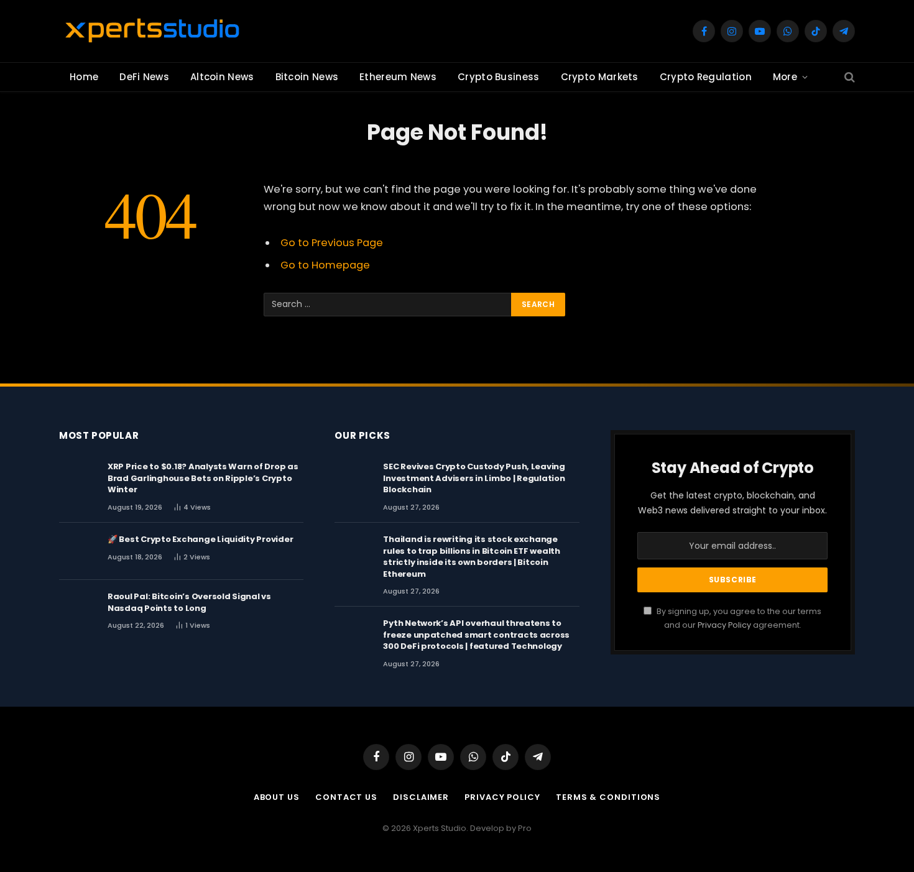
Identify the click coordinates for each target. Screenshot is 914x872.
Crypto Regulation (706, 76)
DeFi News (144, 76)
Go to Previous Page (331, 243)
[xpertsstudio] (152, 31)
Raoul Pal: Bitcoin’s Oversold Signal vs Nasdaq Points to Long (189, 602)
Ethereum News (397, 76)
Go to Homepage (325, 265)
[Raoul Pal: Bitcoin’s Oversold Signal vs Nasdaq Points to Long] (77, 608)
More (785, 76)
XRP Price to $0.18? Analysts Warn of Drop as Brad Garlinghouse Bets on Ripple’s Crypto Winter (203, 478)
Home (84, 76)
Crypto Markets (600, 76)
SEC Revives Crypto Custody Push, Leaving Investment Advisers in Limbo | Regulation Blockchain (474, 478)
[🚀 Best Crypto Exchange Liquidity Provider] (77, 551)
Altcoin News (222, 76)
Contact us (346, 797)
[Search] (848, 77)
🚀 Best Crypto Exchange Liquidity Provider (200, 539)
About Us (277, 797)
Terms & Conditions (608, 797)
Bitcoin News (307, 76)
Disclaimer (421, 797)
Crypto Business (499, 76)
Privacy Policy (724, 625)
